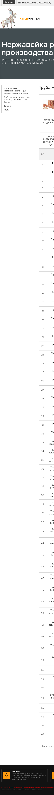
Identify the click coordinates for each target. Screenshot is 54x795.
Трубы (7, 110)
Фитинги (8, 106)
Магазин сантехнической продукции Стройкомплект (21, 790)
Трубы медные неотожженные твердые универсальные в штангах (16, 90)
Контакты (9, 2)
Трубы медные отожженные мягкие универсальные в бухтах (17, 99)
